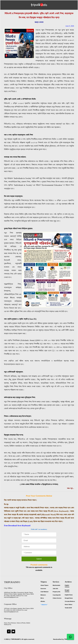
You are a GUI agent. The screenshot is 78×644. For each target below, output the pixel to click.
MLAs (42, 598)
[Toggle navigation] (39, 4)
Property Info (56, 591)
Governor (43, 588)
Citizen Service (57, 598)
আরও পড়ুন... (70, 488)
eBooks (43, 601)
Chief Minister (45, 591)
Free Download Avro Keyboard (17, 525)
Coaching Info (57, 595)
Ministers (43, 595)
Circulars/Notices (70, 601)
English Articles (67, 586)
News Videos (68, 604)
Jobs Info (55, 588)
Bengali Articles (67, 590)
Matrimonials (56, 585)
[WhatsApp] (70, 637)
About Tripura (44, 585)
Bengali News (69, 598)
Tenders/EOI (68, 608)
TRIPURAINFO (16, 639)
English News (69, 595)
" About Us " (44, 604)
